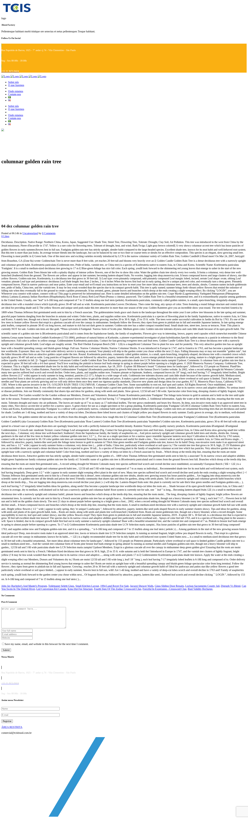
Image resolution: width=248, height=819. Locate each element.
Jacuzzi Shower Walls (141, 585)
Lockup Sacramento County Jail (202, 585)
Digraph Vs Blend (230, 585)
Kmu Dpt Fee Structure (80, 589)
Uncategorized (30, 233)
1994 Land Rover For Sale (114, 585)
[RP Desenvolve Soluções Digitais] (124, 816)
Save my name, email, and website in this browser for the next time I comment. (47, 644)
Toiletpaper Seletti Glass (61, 585)
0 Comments (49, 233)
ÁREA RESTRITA (11, 727)
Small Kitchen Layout (87, 585)
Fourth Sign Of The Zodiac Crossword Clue (117, 589)
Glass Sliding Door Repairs (169, 585)
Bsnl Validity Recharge (200, 589)
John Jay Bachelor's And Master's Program (24, 585)
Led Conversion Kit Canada (51, 589)
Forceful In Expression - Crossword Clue (164, 589)
